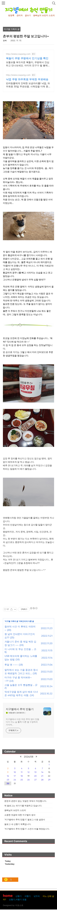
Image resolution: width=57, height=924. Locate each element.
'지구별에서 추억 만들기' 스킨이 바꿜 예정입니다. (27, 829)
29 (49, 780)
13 (35, 772)
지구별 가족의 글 (11, 621)
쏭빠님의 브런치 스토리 (44, 15)
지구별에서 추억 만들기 (20, 709)
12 (28, 772)
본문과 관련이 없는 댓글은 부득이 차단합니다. (25, 801)
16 (8, 776)
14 (42, 772)
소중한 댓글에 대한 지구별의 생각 (19, 815)
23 (8, 780)
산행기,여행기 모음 (17, 899)
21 (42, 776)
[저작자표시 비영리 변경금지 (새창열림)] (34, 608)
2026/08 (28, 756)
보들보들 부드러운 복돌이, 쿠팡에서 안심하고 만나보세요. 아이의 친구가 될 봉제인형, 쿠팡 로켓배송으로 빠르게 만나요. (28, 64)
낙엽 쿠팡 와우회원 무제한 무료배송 (27, 79)
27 (35, 780)
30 (8, 783)
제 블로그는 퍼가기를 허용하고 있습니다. (23, 805)
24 (15, 780)
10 (15, 772)
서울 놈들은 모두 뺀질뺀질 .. (19, 684)
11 (22, 772)
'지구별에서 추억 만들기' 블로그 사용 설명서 (24, 819)
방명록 (11, 15)
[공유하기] (11, 609)
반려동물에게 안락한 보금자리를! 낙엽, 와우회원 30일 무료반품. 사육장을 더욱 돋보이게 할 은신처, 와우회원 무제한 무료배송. (28, 85)
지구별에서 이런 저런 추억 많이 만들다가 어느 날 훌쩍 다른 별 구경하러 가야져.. (22, 722)
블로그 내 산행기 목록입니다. (17, 824)
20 (35, 776)
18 (22, 776)
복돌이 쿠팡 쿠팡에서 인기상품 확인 (27, 58)
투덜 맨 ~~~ (11, 664)
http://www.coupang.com (18, 54)
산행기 (18, 896)
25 (21, 780)
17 (15, 776)
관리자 (20, 15)
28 (42, 780)
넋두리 (37, 896)
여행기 (28, 896)
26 (28, 780)
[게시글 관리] (15, 609)
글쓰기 (28, 15)
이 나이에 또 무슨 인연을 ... (19, 649)
